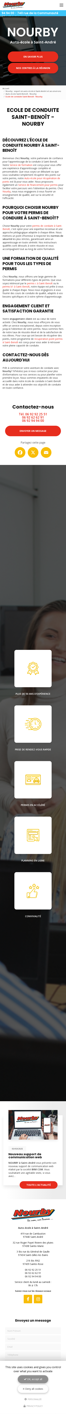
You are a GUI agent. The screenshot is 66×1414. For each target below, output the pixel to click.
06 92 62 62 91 (33, 417)
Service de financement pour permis (38, 184)
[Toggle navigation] (61, 5)
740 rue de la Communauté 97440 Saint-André (30, 15)
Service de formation (21, 165)
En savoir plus (33, 56)
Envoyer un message (33, 431)
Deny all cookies (34, 1388)
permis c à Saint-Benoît (40, 283)
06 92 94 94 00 (33, 420)
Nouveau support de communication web (25, 1155)
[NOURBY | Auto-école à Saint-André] (14, 5)
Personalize (34, 1399)
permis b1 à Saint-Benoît (16, 286)
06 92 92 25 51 (36, 414)
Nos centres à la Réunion (33, 68)
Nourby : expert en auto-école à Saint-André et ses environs (33, 91)
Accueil (6, 88)
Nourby (7, 191)
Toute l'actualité (38, 1184)
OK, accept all (34, 1379)
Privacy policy (34, 1406)
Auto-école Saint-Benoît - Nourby (21, 94)
